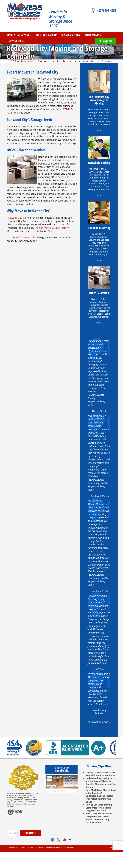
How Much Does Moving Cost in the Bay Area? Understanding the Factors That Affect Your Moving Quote (101, 796)
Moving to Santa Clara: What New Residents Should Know (100, 774)
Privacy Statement (65, 847)
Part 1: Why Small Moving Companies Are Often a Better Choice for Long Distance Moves (99, 818)
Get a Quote (105, 41)
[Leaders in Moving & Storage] (26, 11)
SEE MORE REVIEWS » (99, 722)
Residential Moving (18, 35)
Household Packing (46, 35)
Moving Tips (15, 41)
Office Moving (92, 35)
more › (99, 130)
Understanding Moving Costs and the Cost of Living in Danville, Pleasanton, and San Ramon (101, 783)
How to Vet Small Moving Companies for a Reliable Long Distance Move (99, 807)
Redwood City (14, 217)
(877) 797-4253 (106, 10)
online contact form (27, 237)
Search (30, 833)
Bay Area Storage (71, 35)
